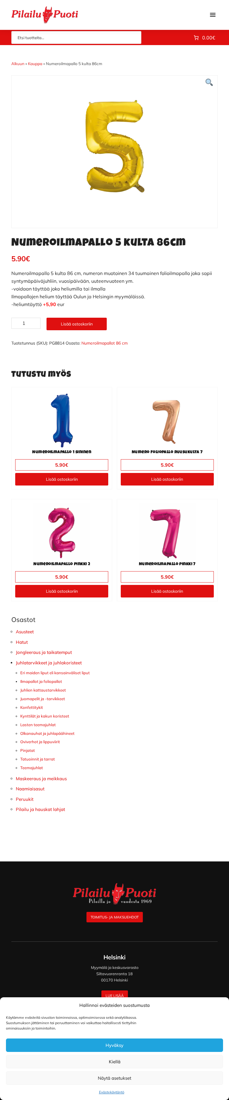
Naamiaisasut (30, 789)
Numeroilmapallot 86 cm (104, 343)
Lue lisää (115, 995)
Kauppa (35, 63)
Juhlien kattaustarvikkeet (43, 690)
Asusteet (25, 632)
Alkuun (17, 63)
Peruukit (24, 799)
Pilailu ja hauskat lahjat (40, 809)
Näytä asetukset (114, 1078)
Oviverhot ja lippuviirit (40, 741)
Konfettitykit (31, 707)
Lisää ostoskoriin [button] (62, 479)
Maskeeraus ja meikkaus (41, 778)
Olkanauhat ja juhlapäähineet (47, 733)
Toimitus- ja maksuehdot (115, 917)
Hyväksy (114, 1045)
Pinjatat (27, 750)
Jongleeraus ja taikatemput (44, 652)
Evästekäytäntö (111, 1092)
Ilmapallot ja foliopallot (41, 681)
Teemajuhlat (31, 767)
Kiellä (114, 1061)
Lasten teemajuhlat (38, 724)
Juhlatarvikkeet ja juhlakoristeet (49, 663)
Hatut (22, 642)
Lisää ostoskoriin (77, 324)
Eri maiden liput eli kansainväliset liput (55, 672)
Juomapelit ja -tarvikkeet (42, 698)
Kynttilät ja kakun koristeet (44, 716)
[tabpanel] (114, 147)
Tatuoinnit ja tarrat (37, 759)
